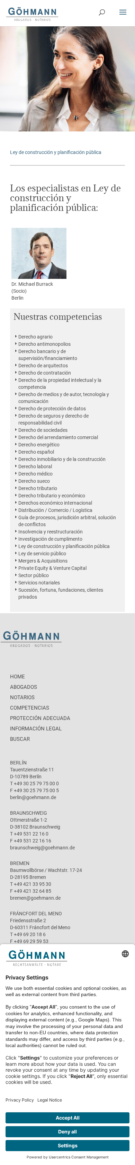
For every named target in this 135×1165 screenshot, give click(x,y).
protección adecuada (40, 718)
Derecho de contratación (44, 373)
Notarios (22, 697)
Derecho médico (35, 474)
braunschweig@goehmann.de (42, 847)
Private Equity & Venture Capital (52, 568)
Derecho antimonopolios (44, 344)
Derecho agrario (35, 337)
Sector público (33, 575)
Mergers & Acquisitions (43, 561)
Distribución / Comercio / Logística (55, 510)
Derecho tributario (37, 488)
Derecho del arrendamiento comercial (58, 437)
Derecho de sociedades (43, 430)
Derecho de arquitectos (43, 365)
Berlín (18, 762)
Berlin (17, 298)
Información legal (36, 729)
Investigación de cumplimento (50, 539)
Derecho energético (39, 444)
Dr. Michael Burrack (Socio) (32, 287)
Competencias (29, 708)
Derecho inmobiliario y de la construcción (62, 459)
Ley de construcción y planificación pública (64, 546)
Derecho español (36, 452)
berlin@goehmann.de (33, 797)
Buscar (20, 739)
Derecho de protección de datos (52, 408)
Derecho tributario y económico (51, 495)
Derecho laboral (35, 466)
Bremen (19, 863)
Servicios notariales (39, 582)
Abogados (23, 687)
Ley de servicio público (42, 553)
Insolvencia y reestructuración (50, 531)
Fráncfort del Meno (36, 913)
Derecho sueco (34, 481)
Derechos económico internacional (55, 503)
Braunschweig (28, 813)
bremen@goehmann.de (35, 898)
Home (17, 677)
